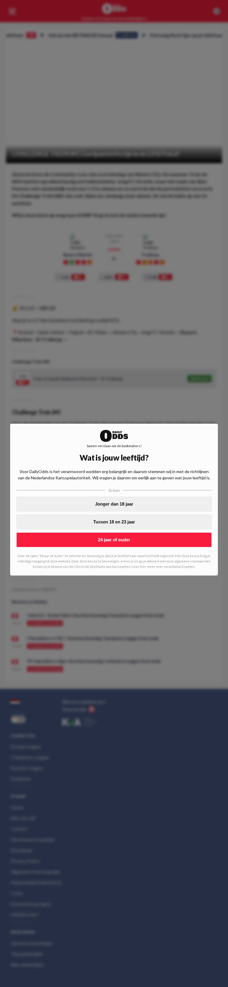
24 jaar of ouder (114, 539)
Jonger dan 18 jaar (114, 503)
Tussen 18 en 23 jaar (114, 521)
